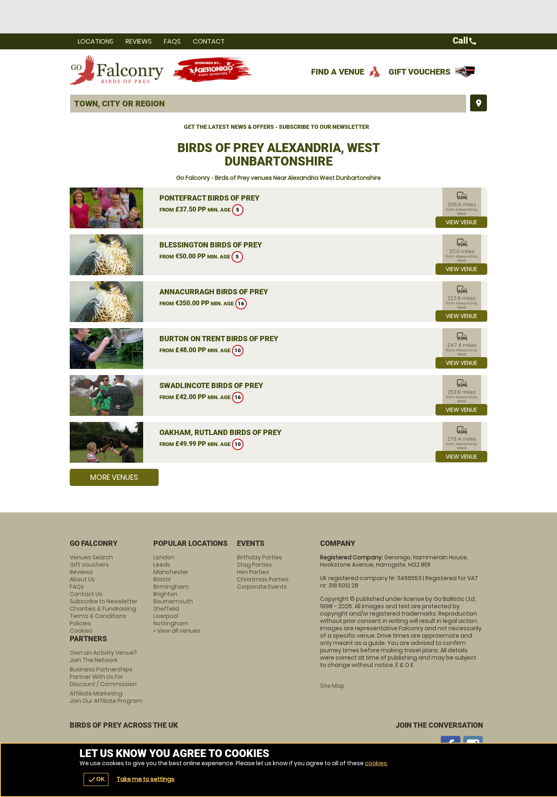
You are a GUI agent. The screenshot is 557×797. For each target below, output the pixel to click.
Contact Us (86, 594)
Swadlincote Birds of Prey (211, 385)
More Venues (114, 477)
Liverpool (165, 616)
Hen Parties (253, 572)
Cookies (81, 631)
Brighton (165, 594)
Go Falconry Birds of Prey (117, 69)
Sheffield (166, 609)
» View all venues (177, 631)
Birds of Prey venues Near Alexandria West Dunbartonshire (298, 178)
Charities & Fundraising (103, 609)
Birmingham (171, 587)
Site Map (332, 686)
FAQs (172, 41)
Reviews (139, 41)
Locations (95, 41)
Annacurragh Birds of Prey (213, 291)
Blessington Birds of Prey (210, 245)
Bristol (161, 579)
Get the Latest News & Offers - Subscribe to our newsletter (276, 127)
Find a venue (337, 72)
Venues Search (91, 557)
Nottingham (170, 623)
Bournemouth (173, 601)
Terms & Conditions (98, 616)
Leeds (161, 565)
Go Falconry (193, 178)
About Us (82, 579)
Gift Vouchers (420, 72)
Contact (209, 41)
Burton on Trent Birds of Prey (218, 338)
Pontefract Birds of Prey (209, 198)
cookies (376, 763)
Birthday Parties (259, 557)
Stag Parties (254, 565)
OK (96, 779)
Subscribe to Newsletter (103, 601)
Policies (80, 623)
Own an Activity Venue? (103, 656)
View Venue (461, 222)
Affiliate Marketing (106, 697)
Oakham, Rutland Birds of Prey (220, 432)
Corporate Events (262, 587)
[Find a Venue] (268, 103)
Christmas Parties (263, 579)
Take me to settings (146, 779)
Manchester (170, 572)
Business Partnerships (103, 676)
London (164, 557)
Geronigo (212, 69)
